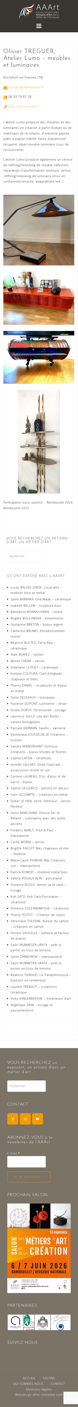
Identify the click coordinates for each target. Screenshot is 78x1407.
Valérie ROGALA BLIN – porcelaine (36, 878)
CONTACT (58, 1384)
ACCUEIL (29, 1378)
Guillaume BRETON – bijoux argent (37, 624)
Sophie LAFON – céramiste (31, 758)
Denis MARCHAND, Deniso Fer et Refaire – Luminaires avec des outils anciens (38, 818)
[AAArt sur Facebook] (12, 1119)
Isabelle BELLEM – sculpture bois (36, 606)
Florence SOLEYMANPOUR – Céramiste (40, 908)
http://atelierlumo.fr (24, 106)
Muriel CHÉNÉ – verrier (28, 661)
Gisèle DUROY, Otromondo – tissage (38, 710)
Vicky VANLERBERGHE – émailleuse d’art (41, 998)
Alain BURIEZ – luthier (27, 654)
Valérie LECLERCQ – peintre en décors (40, 788)
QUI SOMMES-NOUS (28, 1384)
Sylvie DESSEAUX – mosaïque (33, 697)
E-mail (13, 1153)
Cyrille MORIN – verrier (28, 842)
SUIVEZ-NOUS (22, 1343)
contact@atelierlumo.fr (26, 87)
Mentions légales (39, 1389)
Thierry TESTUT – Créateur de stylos (38, 915)
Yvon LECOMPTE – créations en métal (39, 795)
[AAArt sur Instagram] (25, 1119)
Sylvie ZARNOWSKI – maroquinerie (36, 957)
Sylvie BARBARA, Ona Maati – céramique (41, 599)
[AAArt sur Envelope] (37, 1119)
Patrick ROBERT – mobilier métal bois (39, 872)
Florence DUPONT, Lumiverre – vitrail (39, 704)
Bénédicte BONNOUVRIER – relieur (37, 612)
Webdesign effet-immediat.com (39, 1395)
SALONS (49, 1378)
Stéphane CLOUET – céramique (34, 667)
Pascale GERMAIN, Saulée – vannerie (38, 728)
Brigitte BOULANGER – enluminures (37, 618)
